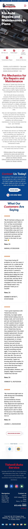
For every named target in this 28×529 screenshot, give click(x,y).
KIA (21, 71)
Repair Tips (5, 500)
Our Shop (5, 496)
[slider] (7, 216)
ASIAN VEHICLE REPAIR (10, 71)
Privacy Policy (15, 519)
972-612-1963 (10, 138)
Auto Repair (5, 498)
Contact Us (5, 502)
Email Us (23, 508)
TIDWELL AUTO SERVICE (11, 66)
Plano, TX (7, 244)
